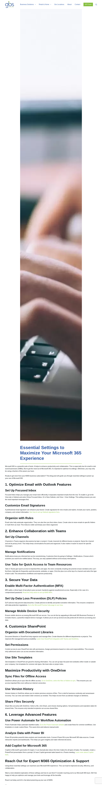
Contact (77, 4)
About (69, 4)
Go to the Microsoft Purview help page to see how (45, 605)
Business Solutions (27, 4)
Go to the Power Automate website (52, 725)
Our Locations (59, 4)
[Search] (96, 4)
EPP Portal (88, 4)
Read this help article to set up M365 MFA (37, 592)
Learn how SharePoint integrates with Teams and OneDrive (57, 639)
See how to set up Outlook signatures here (44, 512)
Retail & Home (44, 4)
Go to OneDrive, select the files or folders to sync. (59, 681)
